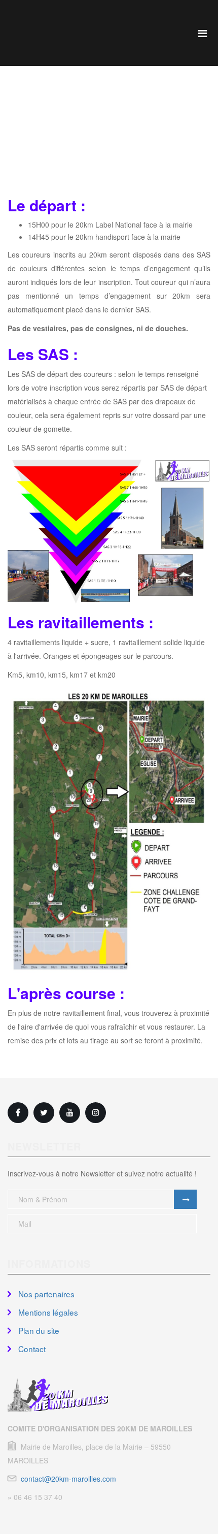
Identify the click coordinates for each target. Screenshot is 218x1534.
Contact (31, 1348)
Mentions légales (47, 1312)
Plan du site (37, 1330)
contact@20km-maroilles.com (68, 1479)
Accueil (108, 152)
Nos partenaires (45, 1293)
